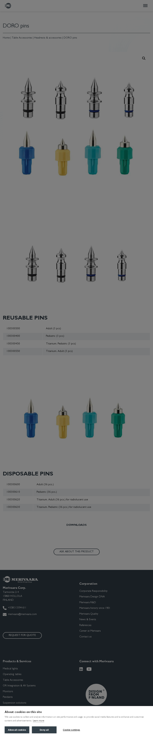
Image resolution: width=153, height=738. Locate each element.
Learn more (38, 721)
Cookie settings (71, 730)
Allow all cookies (17, 730)
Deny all (44, 730)
